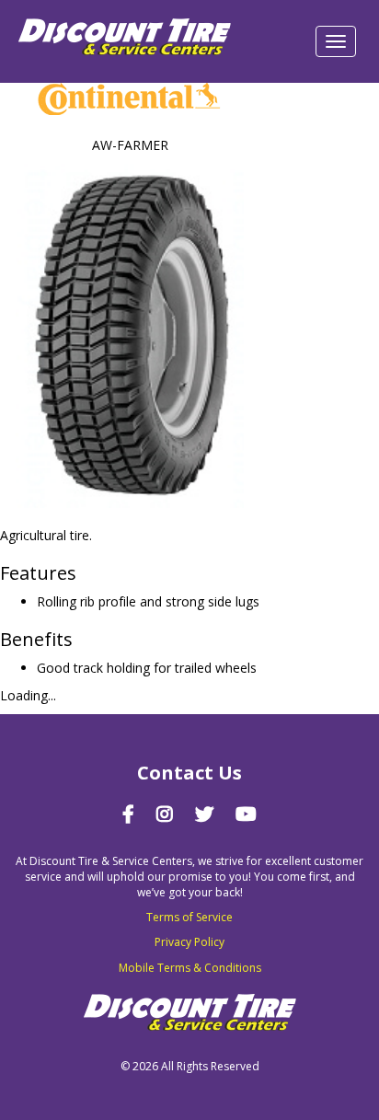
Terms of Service (189, 917)
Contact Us (189, 772)
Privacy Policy (189, 942)
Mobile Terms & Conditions (190, 968)
